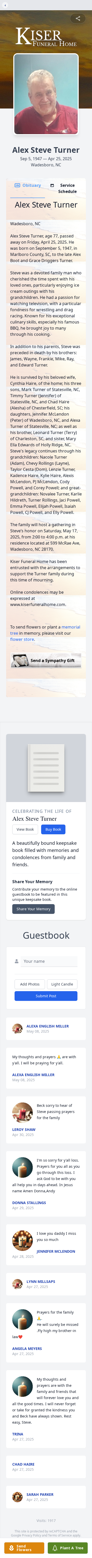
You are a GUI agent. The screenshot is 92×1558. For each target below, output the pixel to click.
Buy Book (53, 829)
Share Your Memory (33, 908)
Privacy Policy (31, 1535)
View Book (25, 829)
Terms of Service (60, 1535)
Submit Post (46, 995)
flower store (22, 639)
